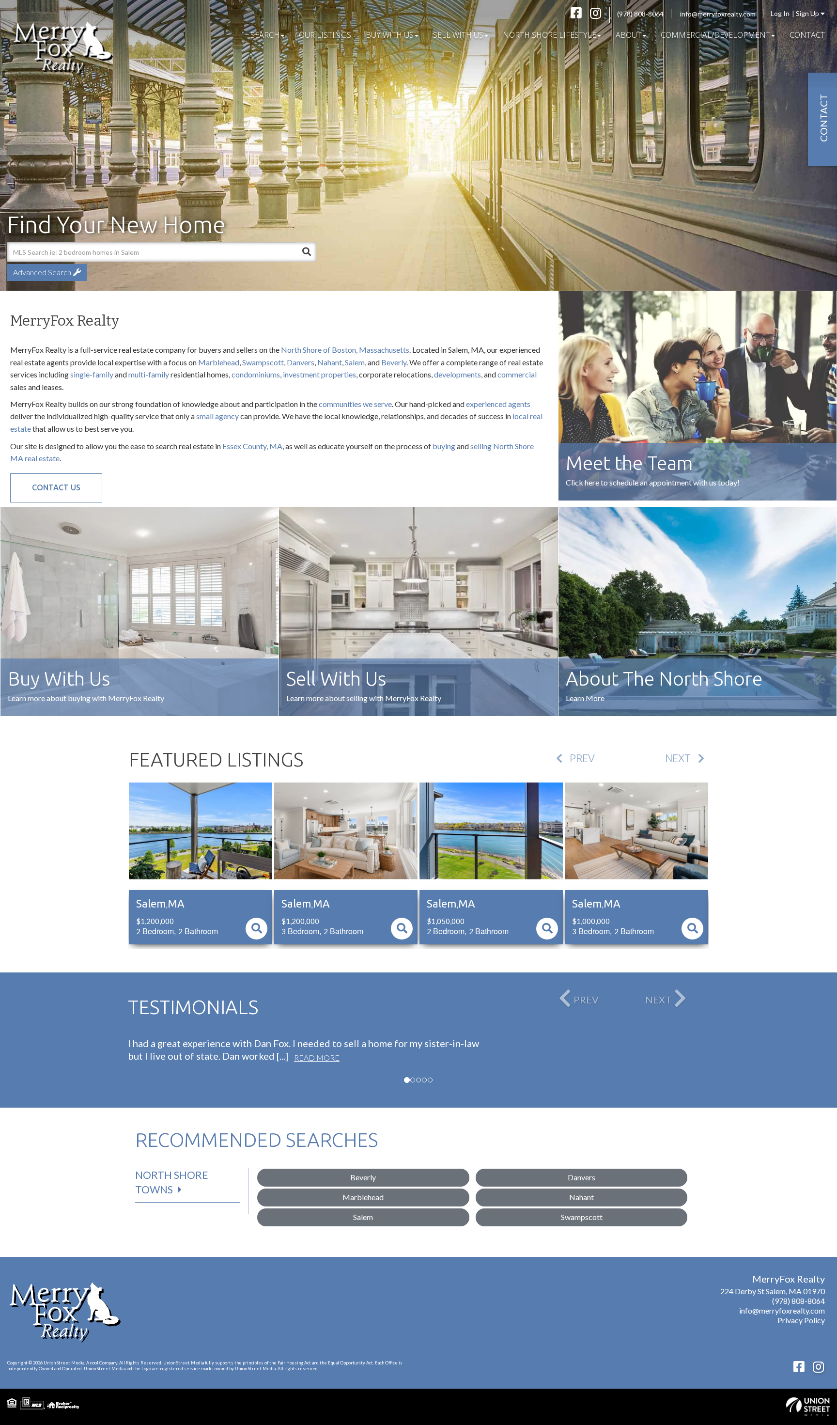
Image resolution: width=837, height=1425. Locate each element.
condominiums (256, 374)
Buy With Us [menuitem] (390, 35)
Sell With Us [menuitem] (458, 35)
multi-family (148, 374)
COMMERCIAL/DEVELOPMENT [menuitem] (715, 35)
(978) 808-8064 (640, 14)
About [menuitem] (628, 35)
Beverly (393, 362)
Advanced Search (42, 272)
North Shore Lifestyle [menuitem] (549, 35)
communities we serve (355, 403)
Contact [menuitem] (807, 35)
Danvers (300, 362)
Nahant (329, 362)
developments (457, 374)
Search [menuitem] (264, 35)
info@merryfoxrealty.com (718, 14)
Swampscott (263, 362)
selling (481, 446)
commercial (517, 374)
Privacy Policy (801, 1320)
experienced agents (498, 403)
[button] (306, 252)
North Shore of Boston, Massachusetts (345, 349)
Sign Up (808, 13)
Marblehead (218, 362)
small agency (217, 416)
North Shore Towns (171, 1182)
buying (444, 446)
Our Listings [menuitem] (325, 35)
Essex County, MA (252, 446)
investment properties (319, 374)
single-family (91, 374)
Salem (355, 362)
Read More (317, 1057)
